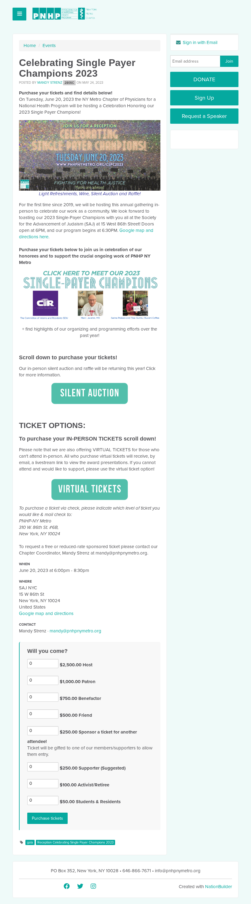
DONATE (204, 79)
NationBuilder (218, 886)
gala (30, 842)
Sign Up (204, 97)
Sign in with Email (199, 42)
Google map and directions (46, 613)
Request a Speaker (204, 116)
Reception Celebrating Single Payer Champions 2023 (75, 842)
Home (30, 45)
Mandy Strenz (49, 83)
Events (49, 45)
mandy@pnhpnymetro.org (75, 631)
